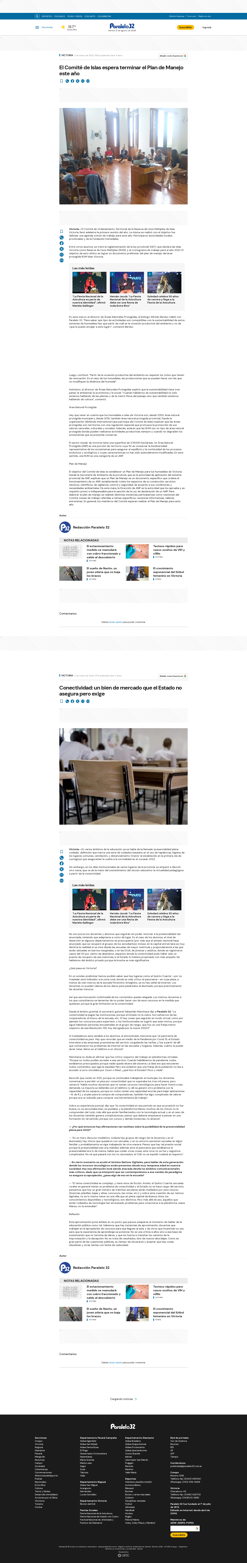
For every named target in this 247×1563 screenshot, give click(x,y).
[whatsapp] (67, 81)
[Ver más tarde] (61, 81)
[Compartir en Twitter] (77, 81)
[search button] (37, 16)
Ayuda (140, 1549)
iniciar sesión (115, 622)
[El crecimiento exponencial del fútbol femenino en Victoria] (137, 573)
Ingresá (207, 27)
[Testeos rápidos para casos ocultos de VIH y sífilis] (137, 551)
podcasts (90, 16)
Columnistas (104, 16)
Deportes (47, 16)
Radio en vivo (205, 16)
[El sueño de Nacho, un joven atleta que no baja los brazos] (70, 573)
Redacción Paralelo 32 (91, 527)
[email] (82, 81)
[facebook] (72, 81)
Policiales (59, 16)
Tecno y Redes (74, 16)
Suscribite (185, 27)
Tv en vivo (191, 16)
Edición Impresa (176, 16)
